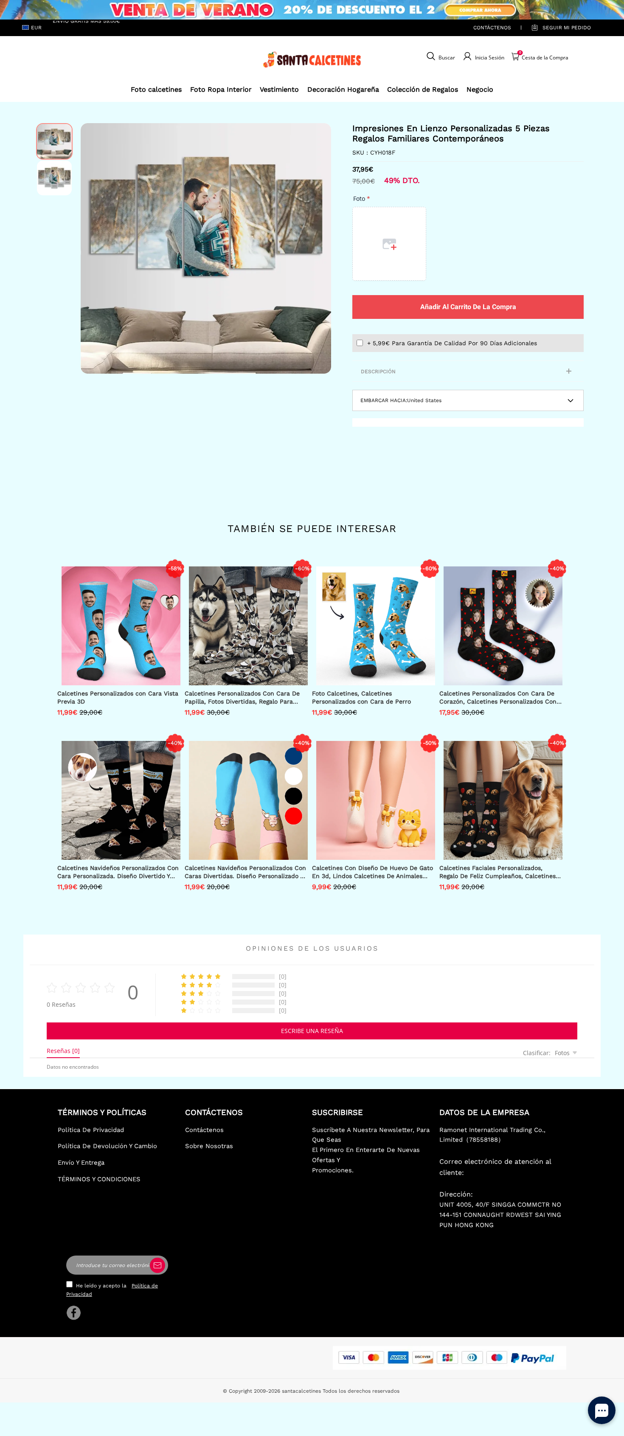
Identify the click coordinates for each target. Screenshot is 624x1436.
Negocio (480, 89)
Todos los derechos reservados (361, 1391)
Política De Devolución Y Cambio (107, 1146)
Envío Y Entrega (81, 1162)
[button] (93, 248)
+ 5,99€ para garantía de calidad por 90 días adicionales (452, 343)
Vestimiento (279, 89)
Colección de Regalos (422, 89)
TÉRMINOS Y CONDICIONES (99, 1179)
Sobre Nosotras (209, 1146)
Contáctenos (492, 28)
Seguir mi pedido (566, 28)
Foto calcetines (156, 89)
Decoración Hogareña (343, 89)
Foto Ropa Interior (221, 89)
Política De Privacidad (91, 1130)
